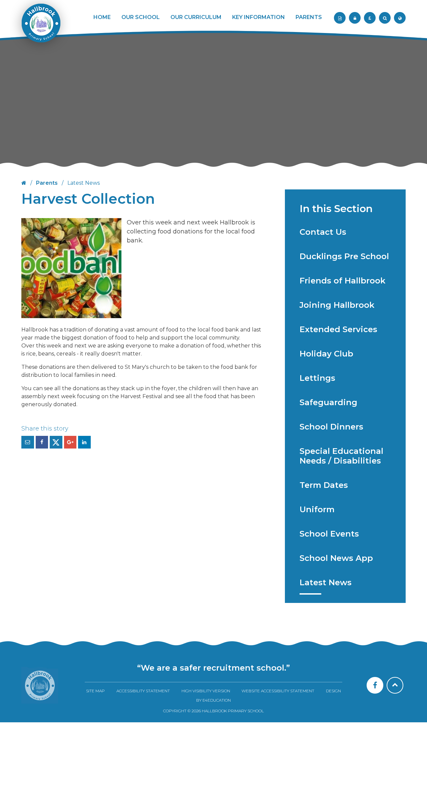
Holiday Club (326, 353)
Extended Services (338, 329)
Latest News (326, 582)
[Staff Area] (340, 18)
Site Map (95, 690)
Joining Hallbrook (337, 305)
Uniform (317, 509)
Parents (47, 183)
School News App (336, 558)
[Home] (39, 685)
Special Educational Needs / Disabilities (341, 456)
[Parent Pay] (370, 18)
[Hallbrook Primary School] (40, 27)
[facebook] (375, 685)
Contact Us (323, 232)
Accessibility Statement (143, 690)
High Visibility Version (205, 690)
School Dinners (331, 427)
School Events (329, 534)
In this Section (336, 208)
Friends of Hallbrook (342, 280)
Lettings (317, 378)
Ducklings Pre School (344, 256)
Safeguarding (328, 402)
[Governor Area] (355, 18)
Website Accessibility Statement (278, 690)
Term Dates (324, 485)
